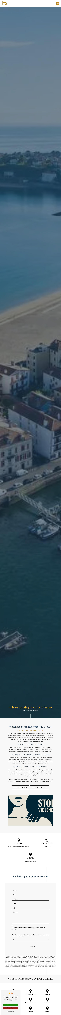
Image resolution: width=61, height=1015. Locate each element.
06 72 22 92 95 (47, 846)
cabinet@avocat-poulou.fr (30, 861)
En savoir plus (23, 787)
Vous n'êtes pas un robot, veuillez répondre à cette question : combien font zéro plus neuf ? (30, 936)
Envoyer (33, 946)
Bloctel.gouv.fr (35, 966)
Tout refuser (10, 1008)
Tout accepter (10, 1005)
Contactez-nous (43, 787)
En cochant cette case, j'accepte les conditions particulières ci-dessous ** (28, 928)
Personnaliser (10, 1011)
